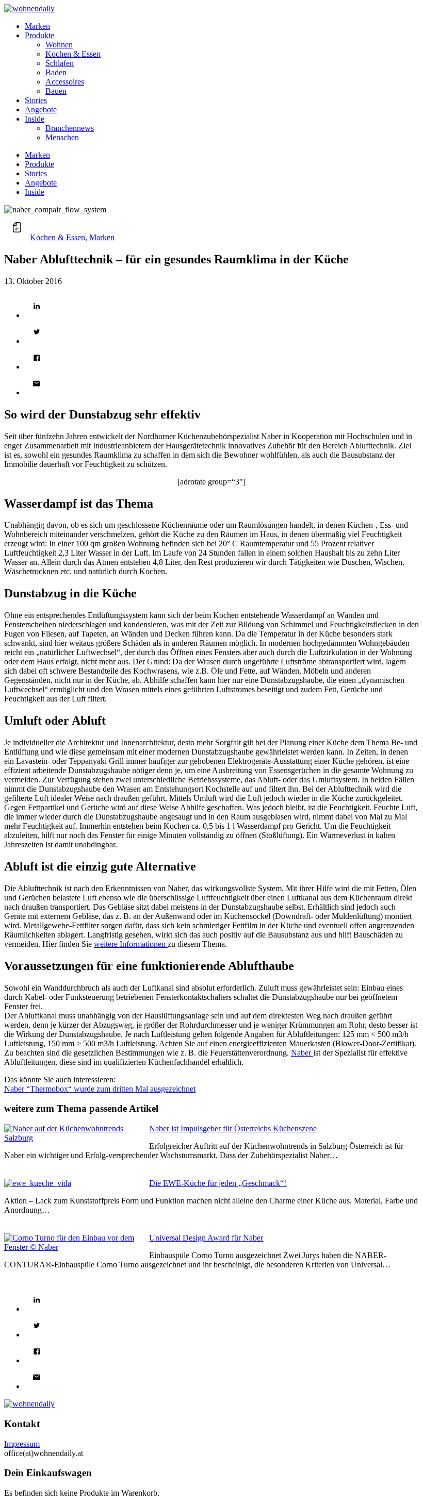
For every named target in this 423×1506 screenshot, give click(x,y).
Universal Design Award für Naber (206, 1237)
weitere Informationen (131, 944)
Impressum (22, 1444)
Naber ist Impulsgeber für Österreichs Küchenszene (233, 1128)
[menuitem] (222, 26)
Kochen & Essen (57, 237)
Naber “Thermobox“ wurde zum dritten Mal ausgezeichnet (100, 1088)
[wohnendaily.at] (29, 8)
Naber (302, 1052)
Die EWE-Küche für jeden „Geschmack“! (217, 1183)
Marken (102, 237)
